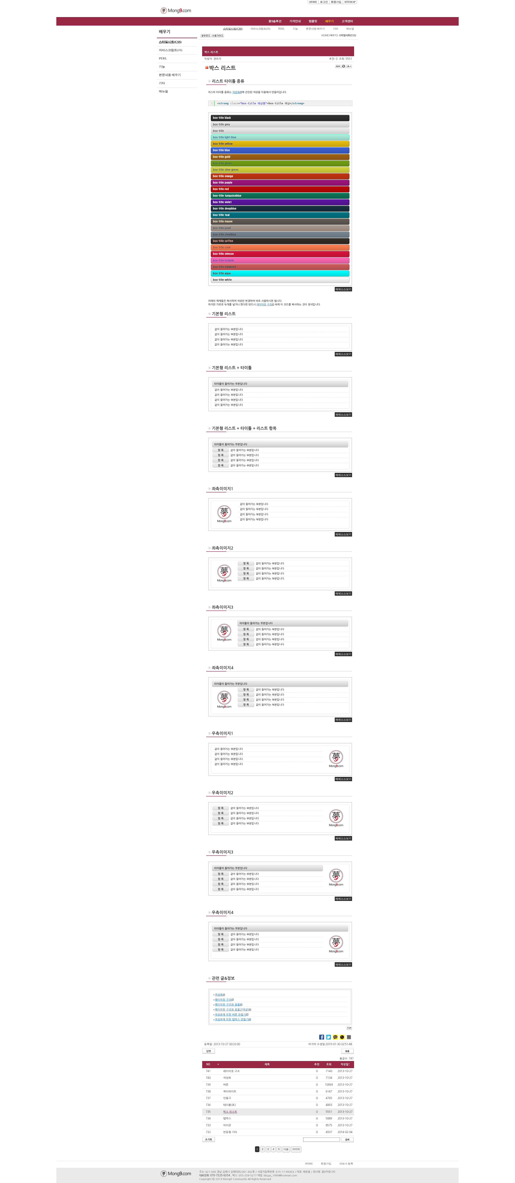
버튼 (226, 1084)
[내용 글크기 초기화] (343, 66)
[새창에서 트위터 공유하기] (328, 1037)
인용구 (227, 1098)
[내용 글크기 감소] (349, 66)
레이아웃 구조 (231, 1071)
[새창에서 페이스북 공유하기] (322, 1037)
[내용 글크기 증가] (338, 66)
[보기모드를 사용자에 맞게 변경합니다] (205, 36)
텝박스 (227, 1118)
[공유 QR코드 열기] (349, 1037)
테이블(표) (229, 1105)
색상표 (227, 1078)
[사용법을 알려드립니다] (217, 36)
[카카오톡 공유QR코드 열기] (335, 1037)
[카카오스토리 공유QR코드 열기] (342, 1037)
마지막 (297, 1150)
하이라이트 (229, 1091)
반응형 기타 (230, 1132)
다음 (287, 1150)
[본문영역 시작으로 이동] (349, 1028)
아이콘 (227, 1125)
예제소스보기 (343, 289)
